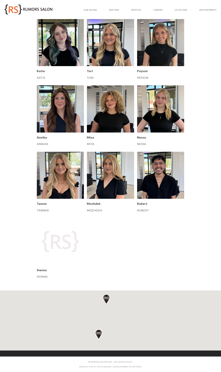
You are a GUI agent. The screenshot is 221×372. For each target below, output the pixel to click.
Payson (142, 71)
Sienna (42, 270)
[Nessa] (160, 108)
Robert (142, 203)
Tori (90, 71)
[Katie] (60, 42)
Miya (90, 137)
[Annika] (60, 108)
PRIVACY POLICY (88, 367)
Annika (42, 137)
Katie (41, 71)
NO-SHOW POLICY (123, 362)
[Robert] (160, 175)
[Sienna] (60, 241)
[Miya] (110, 108)
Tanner (42, 203)
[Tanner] (60, 175)
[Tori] (110, 42)
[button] (98, 334)
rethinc (137, 367)
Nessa (141, 137)
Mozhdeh (94, 203)
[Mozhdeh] (110, 175)
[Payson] (160, 42)
